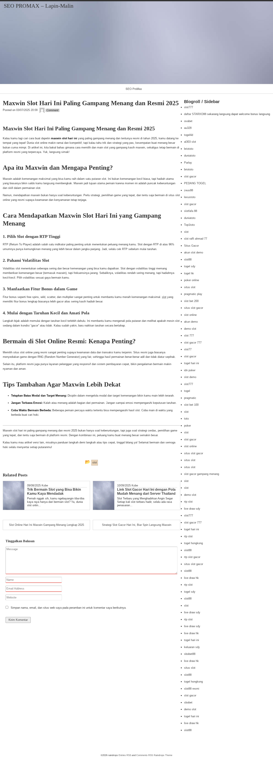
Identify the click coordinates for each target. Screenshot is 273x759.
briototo (188, 148)
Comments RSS (144, 755)
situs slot (189, 287)
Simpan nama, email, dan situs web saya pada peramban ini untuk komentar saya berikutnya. (68, 607)
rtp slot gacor (192, 557)
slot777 (188, 107)
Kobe (45, 485)
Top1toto (189, 224)
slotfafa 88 (190, 211)
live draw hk (191, 577)
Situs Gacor (191, 245)
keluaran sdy (192, 647)
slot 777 (189, 335)
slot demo (190, 377)
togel (187, 390)
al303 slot (190, 141)
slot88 (188, 259)
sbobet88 (189, 654)
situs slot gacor (193, 307)
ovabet (188, 121)
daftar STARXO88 (195, 114)
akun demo (191, 321)
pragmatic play (193, 294)
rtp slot (188, 501)
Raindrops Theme (163, 755)
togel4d (188, 135)
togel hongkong (193, 543)
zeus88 (188, 190)
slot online (190, 314)
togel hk (189, 273)
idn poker (189, 370)
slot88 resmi (191, 688)
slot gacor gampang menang (201, 474)
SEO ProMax (134, 89)
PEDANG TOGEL (195, 183)
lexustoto (189, 197)
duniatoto (189, 155)
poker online (191, 280)
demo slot (190, 328)
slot (164, 297)
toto (186, 418)
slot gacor (190, 176)
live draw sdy (192, 508)
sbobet (188, 702)
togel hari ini (191, 363)
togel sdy (189, 266)
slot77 (188, 349)
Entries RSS (125, 755)
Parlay (188, 162)
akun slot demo (193, 252)
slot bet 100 (191, 404)
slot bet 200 (191, 301)
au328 (188, 127)
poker (187, 425)
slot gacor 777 (193, 342)
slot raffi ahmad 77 (195, 238)
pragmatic (190, 398)
